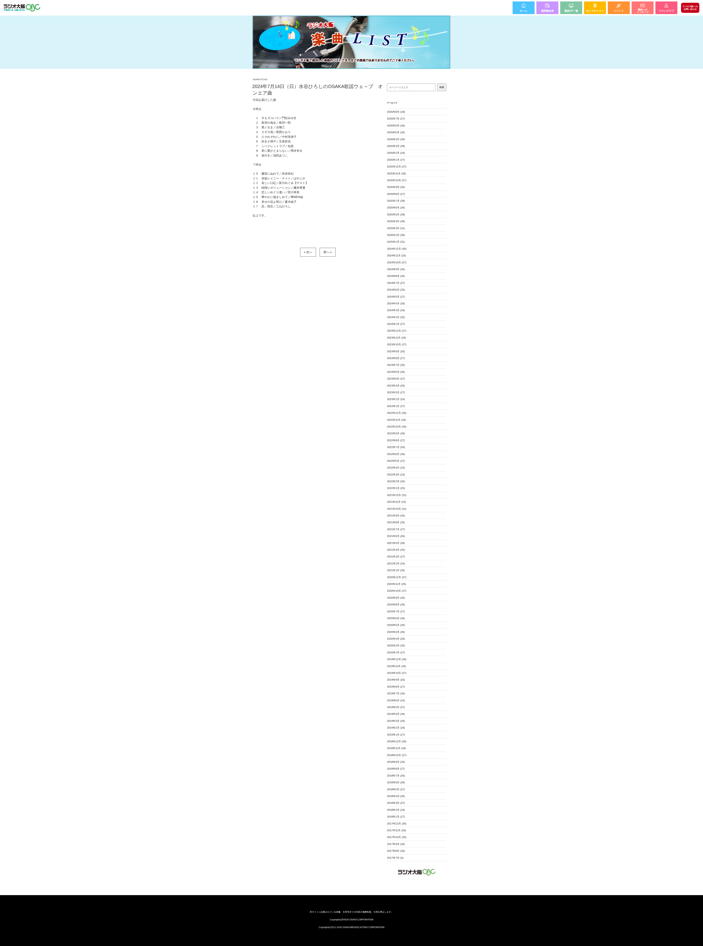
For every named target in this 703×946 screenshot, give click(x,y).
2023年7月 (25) (396, 364)
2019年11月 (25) (396, 666)
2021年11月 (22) (396, 501)
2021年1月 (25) (396, 570)
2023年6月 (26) (396, 371)
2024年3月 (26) (396, 310)
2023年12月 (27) (396, 330)
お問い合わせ (690, 7)
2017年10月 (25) (396, 837)
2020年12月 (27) (396, 577)
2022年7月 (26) (396, 447)
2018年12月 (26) (396, 741)
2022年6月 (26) (396, 454)
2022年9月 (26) (396, 433)
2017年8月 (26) (396, 850)
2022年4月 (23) (396, 467)
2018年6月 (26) (396, 782)
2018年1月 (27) (396, 816)
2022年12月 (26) (396, 412)
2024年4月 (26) (396, 303)
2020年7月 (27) (396, 611)
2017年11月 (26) (396, 830)
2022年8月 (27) (396, 440)
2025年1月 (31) (396, 241)
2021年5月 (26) (396, 543)
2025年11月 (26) (396, 173)
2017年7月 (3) (395, 857)
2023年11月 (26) (396, 337)
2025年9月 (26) (396, 187)
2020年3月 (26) (396, 638)
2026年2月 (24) (396, 152)
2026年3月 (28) (396, 146)
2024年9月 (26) (396, 269)
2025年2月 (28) (396, 235)
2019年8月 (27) (396, 686)
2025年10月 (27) (396, 180)
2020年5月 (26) (396, 625)
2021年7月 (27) (396, 529)
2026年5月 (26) (396, 132)
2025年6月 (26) (396, 207)
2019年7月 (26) (396, 693)
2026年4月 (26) (396, 139)
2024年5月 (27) (396, 296)
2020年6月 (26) (396, 618)
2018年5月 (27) (396, 789)
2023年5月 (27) (396, 378)
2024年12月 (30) (396, 248)
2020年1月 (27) (396, 652)
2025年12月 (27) (396, 166)
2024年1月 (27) (396, 323)
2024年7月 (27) (396, 282)
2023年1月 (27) (396, 406)
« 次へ (308, 252)
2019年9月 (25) (396, 679)
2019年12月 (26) (396, 659)
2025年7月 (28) (396, 200)
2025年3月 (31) (396, 228)
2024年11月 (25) (396, 255)
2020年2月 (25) (396, 645)
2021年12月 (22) (396, 495)
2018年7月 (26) (396, 775)
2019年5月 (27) (396, 707)
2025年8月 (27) (396, 194)
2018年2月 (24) (396, 809)
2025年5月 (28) (396, 214)
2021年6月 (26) (396, 536)
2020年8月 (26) (396, 604)
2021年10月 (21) (396, 508)
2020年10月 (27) (396, 590)
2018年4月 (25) (396, 796)
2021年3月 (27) (396, 556)
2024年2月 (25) (396, 317)
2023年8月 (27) (396, 358)
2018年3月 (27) (396, 802)
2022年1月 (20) (396, 488)
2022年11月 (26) (396, 419)
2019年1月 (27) (396, 734)
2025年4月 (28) (396, 221)
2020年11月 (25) (396, 584)
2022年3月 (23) (396, 474)
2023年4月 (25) (396, 385)
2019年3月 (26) (396, 720)
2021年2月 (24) (396, 563)
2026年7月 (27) (396, 118)
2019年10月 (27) (396, 672)
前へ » (327, 252)
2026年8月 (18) (396, 111)
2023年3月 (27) (396, 392)
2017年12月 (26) (396, 823)
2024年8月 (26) (396, 276)
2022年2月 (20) (396, 481)
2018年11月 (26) (396, 748)
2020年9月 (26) (396, 597)
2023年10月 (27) (396, 344)
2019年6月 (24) (396, 700)
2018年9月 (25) (396, 761)
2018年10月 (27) (396, 755)
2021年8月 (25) (396, 522)
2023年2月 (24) (396, 399)
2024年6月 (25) (396, 289)
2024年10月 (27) (396, 262)
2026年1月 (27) (396, 159)
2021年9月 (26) (396, 515)
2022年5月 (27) (396, 460)
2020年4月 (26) (396, 631)
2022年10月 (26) (396, 426)
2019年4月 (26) (396, 713)
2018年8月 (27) (396, 768)
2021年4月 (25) (396, 549)
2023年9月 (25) (396, 351)
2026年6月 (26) (396, 125)
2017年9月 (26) (396, 844)
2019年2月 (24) (396, 727)
